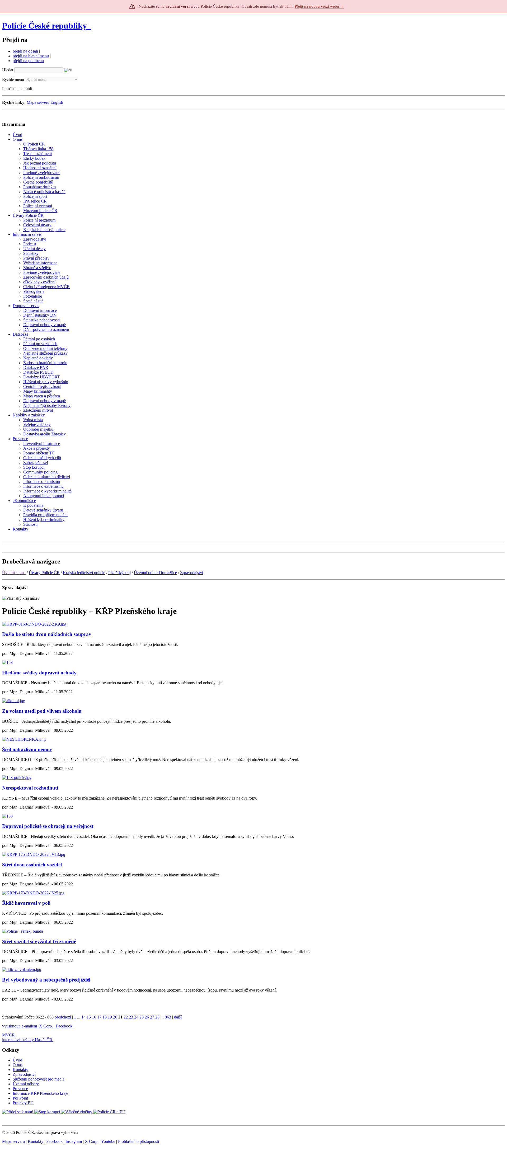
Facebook (64, 1026)
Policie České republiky (44, 25)
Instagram (74, 1141)
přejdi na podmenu (28, 60)
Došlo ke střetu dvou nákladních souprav (46, 634)
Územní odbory (26, 1084)
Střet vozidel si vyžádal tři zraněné (39, 941)
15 (89, 1017)
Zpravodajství (191, 572)
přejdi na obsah (25, 51)
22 (126, 1017)
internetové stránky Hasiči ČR (27, 1039)
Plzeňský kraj (119, 572)
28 (157, 1017)
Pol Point (20, 1098)
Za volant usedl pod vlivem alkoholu (42, 711)
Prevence (20, 1088)
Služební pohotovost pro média (38, 1079)
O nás (17, 1065)
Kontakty (20, 1069)
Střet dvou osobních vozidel (32, 864)
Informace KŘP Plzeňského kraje (40, 1093)
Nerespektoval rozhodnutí (30, 788)
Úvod (17, 1060)
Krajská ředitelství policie (84, 572)
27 (152, 1017)
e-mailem (29, 1026)
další (178, 1017)
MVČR (8, 1035)
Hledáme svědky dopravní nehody (39, 672)
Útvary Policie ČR (44, 572)
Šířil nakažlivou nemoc (27, 749)
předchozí (63, 1017)
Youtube (108, 1141)
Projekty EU (23, 1103)
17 (99, 1017)
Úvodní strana (14, 572)
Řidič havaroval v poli (26, 903)
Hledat (7, 70)
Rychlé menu (13, 79)
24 (136, 1017)
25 (141, 1017)
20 (115, 1017)
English (56, 102)
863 (168, 1017)
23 (131, 1017)
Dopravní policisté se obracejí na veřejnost (47, 826)
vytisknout (11, 1026)
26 (147, 1017)
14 (83, 1017)
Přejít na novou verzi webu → (319, 6)
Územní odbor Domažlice (155, 572)
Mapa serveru (38, 102)
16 (94, 1017)
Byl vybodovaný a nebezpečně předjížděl (46, 980)
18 (104, 1017)
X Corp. (46, 1026)
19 (110, 1017)
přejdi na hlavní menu (31, 56)
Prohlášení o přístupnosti (138, 1141)
